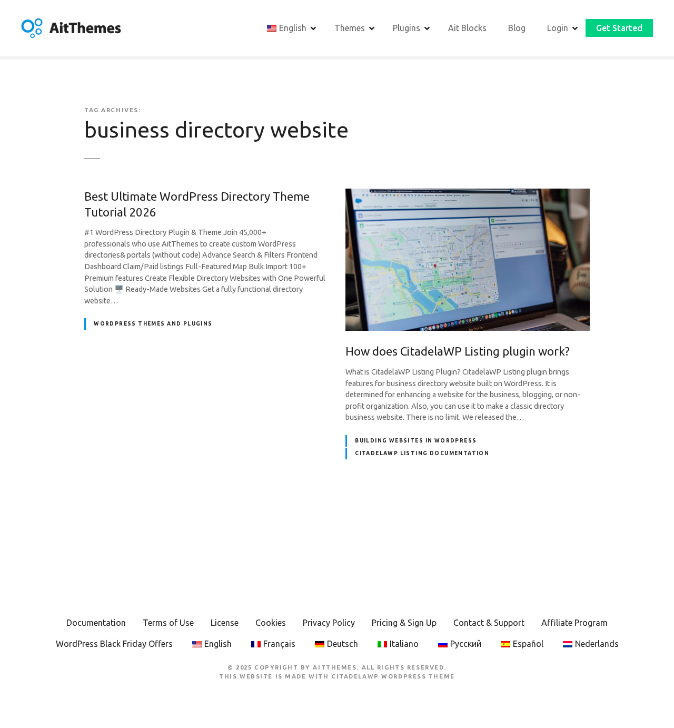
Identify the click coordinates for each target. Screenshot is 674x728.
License (225, 622)
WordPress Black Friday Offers (114, 643)
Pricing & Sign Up (404, 622)
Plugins (406, 28)
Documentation (96, 622)
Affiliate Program (574, 622)
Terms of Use (168, 622)
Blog (517, 28)
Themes (349, 28)
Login (557, 28)
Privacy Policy (329, 622)
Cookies (270, 622)
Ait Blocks (467, 28)
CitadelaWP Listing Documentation (422, 453)
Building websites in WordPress (416, 441)
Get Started (619, 28)
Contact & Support (488, 622)
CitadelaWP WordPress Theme (393, 676)
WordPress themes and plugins (153, 324)
